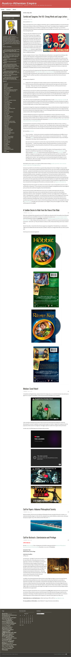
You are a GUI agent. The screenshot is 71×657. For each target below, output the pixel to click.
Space (8, 643)
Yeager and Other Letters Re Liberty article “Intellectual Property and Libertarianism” (10, 78)
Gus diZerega (6, 113)
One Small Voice (7, 141)
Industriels (5, 627)
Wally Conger (6, 151)
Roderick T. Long (7, 54)
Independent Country (8, 116)
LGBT (7, 634)
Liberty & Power (7, 134)
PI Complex (14, 638)
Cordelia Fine (35, 152)
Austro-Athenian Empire (19, 3)
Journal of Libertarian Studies (10, 122)
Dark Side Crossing (15, 54)
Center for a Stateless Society (10, 100)
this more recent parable (49, 71)
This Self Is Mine (13, 79)
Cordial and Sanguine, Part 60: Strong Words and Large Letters (45, 16)
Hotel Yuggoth (7, 115)
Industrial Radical (7, 117)
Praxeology (5, 639)
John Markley (6, 120)
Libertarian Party (7, 131)
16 (28, 619)
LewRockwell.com (7, 128)
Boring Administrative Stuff (7, 617)
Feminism (13, 623)
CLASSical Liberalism (8, 102)
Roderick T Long (7, 59)
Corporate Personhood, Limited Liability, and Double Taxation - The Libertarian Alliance (10, 65)
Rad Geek (6, 145)
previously (31, 131)
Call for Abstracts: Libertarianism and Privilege (39, 537)
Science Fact (5, 642)
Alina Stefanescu (7, 88)
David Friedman (7, 104)
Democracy (9, 622)
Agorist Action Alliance (8, 87)
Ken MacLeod (6, 123)
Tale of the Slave (38, 71)
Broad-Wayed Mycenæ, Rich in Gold (10, 75)
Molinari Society (29, 545)
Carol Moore (6, 97)
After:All (5, 85)
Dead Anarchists (7, 107)
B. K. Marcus (6, 95)
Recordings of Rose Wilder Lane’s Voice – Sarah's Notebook (11, 56)
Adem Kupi (6, 83)
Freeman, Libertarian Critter (9, 108)
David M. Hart (6, 106)
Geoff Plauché (6, 110)
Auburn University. (12, 37)
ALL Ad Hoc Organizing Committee (10, 89)
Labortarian (5, 629)
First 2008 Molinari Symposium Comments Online (11, 67)
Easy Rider (11, 73)
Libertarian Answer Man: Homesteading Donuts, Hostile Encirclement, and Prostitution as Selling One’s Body (11, 50)
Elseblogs (4, 623)
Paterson (4, 638)
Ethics (8, 623)
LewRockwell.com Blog (8, 129)
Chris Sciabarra (7, 101)
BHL (31, 21)
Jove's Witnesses (7, 627)
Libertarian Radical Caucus (9, 132)
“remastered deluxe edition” (61, 216)
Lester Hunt (6, 127)
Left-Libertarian (6, 631)
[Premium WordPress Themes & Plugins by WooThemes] (67, 654)
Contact (8, 9)
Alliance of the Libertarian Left (10, 90)
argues (32, 137)
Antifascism (10, 613)
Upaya (5, 150)
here (49, 517)
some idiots (28, 49)
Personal (9, 638)
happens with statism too (60, 181)
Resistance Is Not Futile (8, 640)
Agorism (5, 86)
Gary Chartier (6, 109)
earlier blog (13, 43)
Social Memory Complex (8, 149)
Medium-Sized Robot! (30, 388)
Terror (4, 644)
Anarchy (5, 614)
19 (20, 621)
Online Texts (10, 636)
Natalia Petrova (7, 138)
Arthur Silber (6, 94)
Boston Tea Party (7, 96)
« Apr (20, 624)
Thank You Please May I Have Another (9, 645)
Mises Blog (6, 135)
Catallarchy (6, 99)
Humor (9, 625)
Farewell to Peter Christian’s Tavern (10, 69)
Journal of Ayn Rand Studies (9, 121)
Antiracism (11, 615)
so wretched (60, 152)
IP (8, 627)
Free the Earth (11, 624)
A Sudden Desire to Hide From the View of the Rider (41, 210)
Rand (9, 639)
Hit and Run (6, 114)
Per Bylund (6, 143)
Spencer (11, 643)
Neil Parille (6, 139)
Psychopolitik (6, 144)
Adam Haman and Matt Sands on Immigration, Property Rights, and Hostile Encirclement (11, 72)
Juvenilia (10, 628)
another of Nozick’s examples (60, 99)
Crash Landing (7, 103)
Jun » (23, 624)
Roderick (25, 19)
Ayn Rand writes (27, 201)
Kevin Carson (6, 124)
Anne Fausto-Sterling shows (59, 150)
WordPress (59, 654)
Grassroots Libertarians (8, 111)
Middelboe (11, 634)
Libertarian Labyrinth (8, 130)
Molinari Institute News (8, 136)
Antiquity (5, 615)
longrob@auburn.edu (59, 598)
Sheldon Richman (7, 148)
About (14, 9)
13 (68, 19)
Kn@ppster (6, 125)
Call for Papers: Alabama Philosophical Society (39, 509)
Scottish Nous (7, 146)
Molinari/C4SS (6, 635)
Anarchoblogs (6, 93)
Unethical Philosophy (7, 649)
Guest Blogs (4, 625)
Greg (5, 68)
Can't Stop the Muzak (9, 618)
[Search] (18, 16)
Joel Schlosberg (7, 118)
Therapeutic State (5, 647)
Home (2, 9)
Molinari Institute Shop (8, 137)
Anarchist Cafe (7, 92)
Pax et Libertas (7, 142)
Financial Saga (4, 624)
